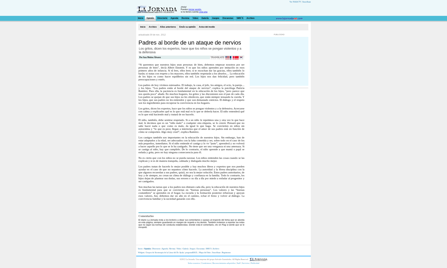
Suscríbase (306, 2)
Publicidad (255, 263)
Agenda (174, 18)
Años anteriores (168, 27)
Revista (185, 18)
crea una (203, 12)
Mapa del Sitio (205, 252)
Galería (205, 18)
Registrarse (226, 252)
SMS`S (240, 18)
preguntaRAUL (191, 252)
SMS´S (208, 249)
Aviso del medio (207, 27)
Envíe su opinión (187, 27)
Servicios (245, 263)
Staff (239, 263)
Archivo (250, 18)
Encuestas (228, 18)
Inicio (140, 18)
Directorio (162, 18)
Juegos (215, 18)
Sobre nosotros (194, 263)
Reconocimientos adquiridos (223, 263)
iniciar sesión (195, 9)
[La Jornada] (156, 12)
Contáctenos (206, 263)
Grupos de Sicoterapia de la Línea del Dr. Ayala (165, 252)
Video (195, 18)
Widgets (141, 252)
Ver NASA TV (295, 2)
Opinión (150, 18)
